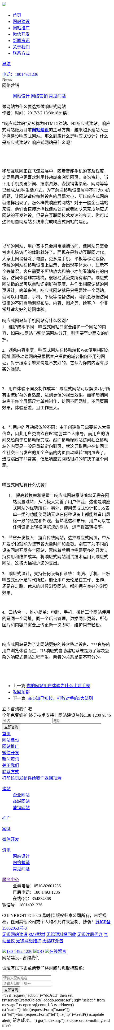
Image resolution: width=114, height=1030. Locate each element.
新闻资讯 (21, 40)
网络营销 (39, 96)
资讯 (6, 850)
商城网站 (21, 801)
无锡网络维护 (28, 941)
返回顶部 (21, 692)
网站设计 (21, 96)
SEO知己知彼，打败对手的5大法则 (60, 698)
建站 (6, 788)
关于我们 (21, 47)
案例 (6, 829)
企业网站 (21, 795)
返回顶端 (53, 778)
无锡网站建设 (15, 934)
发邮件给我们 (32, 778)
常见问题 (57, 96)
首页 (17, 15)
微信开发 (21, 34)
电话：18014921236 (20, 74)
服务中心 (10, 879)
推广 (6, 818)
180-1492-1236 (19, 951)
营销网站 (21, 807)
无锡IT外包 (52, 941)
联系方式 (21, 53)
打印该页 (10, 778)
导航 (6, 64)
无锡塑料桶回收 (61, 934)
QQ (41, 951)
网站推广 (21, 28)
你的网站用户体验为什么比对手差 (58, 685)
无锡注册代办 (90, 934)
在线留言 (47, 74)
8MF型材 (37, 934)
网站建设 (21, 21)
